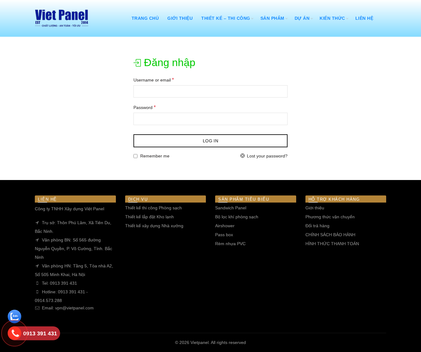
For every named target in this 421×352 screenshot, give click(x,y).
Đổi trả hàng (317, 225)
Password (144, 107)
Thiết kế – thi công (225, 18)
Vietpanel (199, 342)
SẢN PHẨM (272, 18)
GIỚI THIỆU (180, 18)
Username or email (153, 79)
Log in (210, 140)
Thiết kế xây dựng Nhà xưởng (154, 225)
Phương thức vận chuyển (330, 216)
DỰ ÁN (302, 18)
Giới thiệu (314, 207)
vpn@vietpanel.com (74, 307)
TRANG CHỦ (145, 18)
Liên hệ (364, 18)
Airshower (225, 225)
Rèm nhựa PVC (230, 243)
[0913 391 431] (14, 333)
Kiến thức (332, 18)
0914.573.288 (48, 300)
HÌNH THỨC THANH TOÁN (332, 243)
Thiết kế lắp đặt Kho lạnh (149, 216)
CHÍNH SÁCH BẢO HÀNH (330, 234)
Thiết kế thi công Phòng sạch (153, 207)
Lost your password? (267, 155)
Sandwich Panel (230, 207)
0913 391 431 (63, 283)
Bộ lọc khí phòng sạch (236, 216)
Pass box (224, 234)
